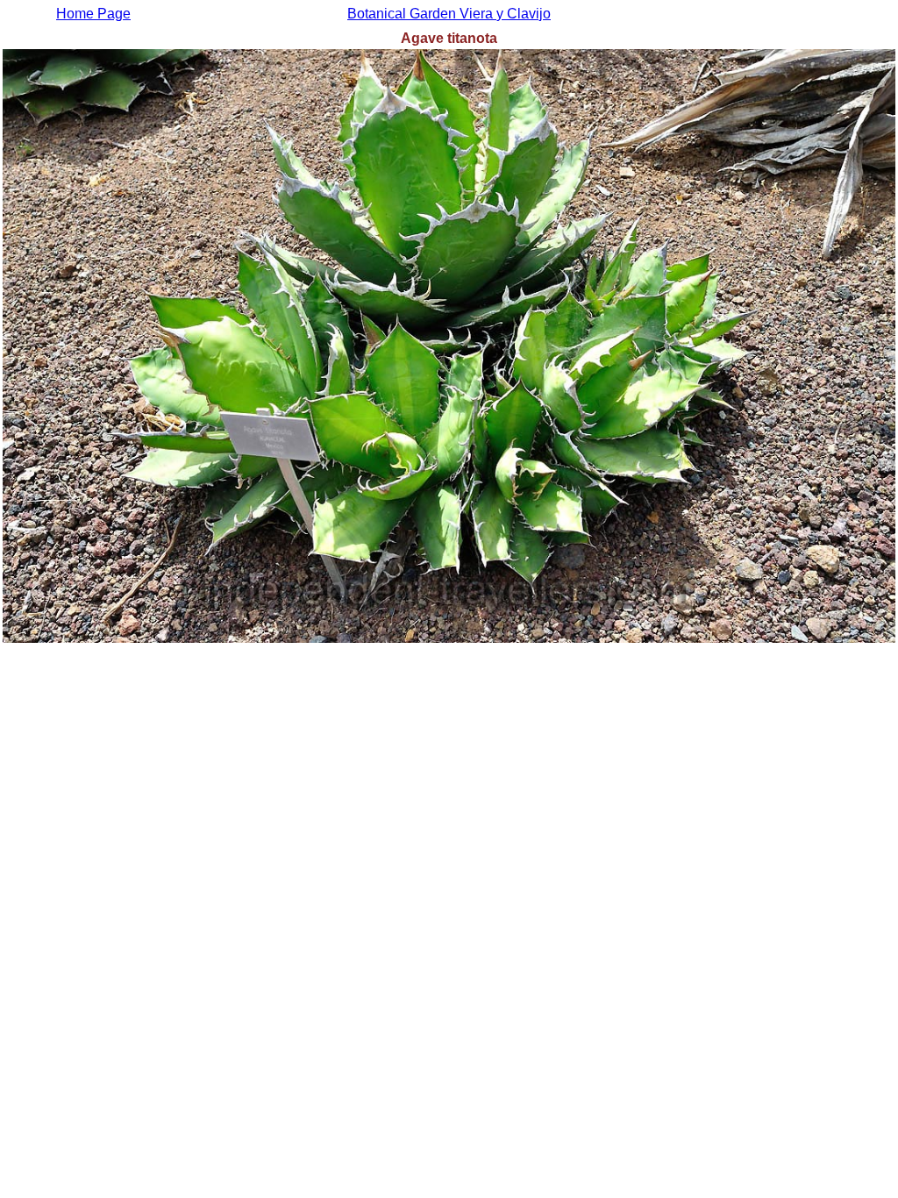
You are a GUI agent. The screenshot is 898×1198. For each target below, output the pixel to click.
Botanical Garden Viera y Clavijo (449, 13)
